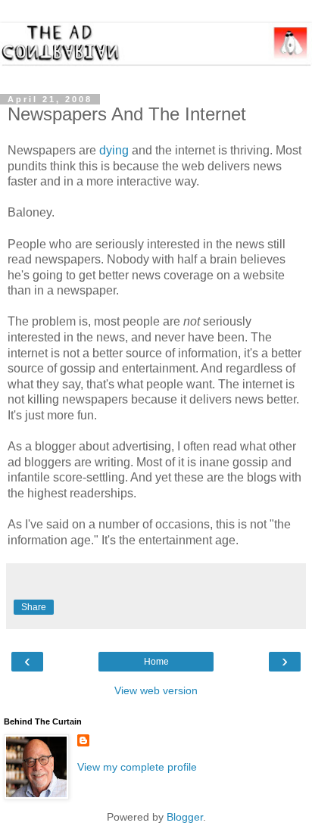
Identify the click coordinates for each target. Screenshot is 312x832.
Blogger (185, 817)
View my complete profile (137, 767)
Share (33, 607)
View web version (156, 690)
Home (156, 661)
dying (114, 150)
